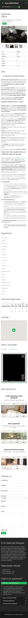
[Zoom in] (23, 375)
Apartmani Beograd (19, 400)
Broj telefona (4, 490)
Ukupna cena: (4, 530)
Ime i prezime (4, 480)
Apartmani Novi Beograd (9, 400)
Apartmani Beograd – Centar (8, 571)
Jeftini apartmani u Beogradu (10, 603)
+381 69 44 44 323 (14, 6)
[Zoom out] (23, 378)
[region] (14, 367)
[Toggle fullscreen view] (23, 356)
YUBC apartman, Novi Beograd (14, 397)
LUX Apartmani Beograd (8, 600)
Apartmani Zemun (6, 569)
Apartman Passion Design (14, 450)
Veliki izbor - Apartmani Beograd (10, 583)
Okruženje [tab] (4, 349)
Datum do (3, 506)
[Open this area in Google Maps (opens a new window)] (5, 380)
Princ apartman (14, 424)
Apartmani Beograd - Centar (9, 451)
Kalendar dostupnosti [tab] (13, 349)
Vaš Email (3, 485)
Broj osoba (3, 496)
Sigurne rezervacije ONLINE (9, 597)
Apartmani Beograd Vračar (8, 573)
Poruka (2, 511)
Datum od (3, 501)
